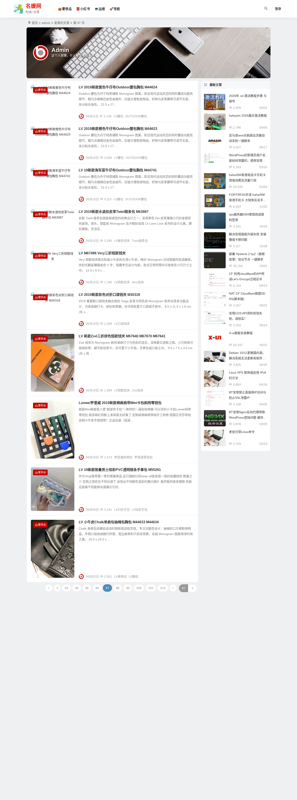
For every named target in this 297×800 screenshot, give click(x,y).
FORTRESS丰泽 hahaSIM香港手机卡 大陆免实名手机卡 (247, 200)
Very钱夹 (138, 282)
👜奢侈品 (65, 9)
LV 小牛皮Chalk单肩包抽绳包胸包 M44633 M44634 (119, 522)
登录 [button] (278, 9)
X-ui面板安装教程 (241, 333)
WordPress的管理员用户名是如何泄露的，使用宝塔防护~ (247, 160)
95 (87, 588)
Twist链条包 (140, 240)
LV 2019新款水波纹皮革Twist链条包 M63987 (113, 212)
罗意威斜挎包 (123, 457)
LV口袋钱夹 (122, 323)
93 (66, 588)
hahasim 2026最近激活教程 (248, 115)
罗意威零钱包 (143, 457)
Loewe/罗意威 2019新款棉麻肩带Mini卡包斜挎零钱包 (120, 403)
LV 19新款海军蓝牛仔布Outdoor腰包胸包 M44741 (118, 170)
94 (76, 588)
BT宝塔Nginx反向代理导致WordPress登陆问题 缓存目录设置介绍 (247, 417)
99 (128, 588)
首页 (35, 23)
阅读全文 (190, 114)
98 (117, 588)
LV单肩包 (120, 576)
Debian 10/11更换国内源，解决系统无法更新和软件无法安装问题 (247, 358)
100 (139, 588)
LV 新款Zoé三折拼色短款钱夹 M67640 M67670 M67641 (122, 336)
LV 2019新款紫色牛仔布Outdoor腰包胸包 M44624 (118, 87)
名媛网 (33, 6)
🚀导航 (114, 9)
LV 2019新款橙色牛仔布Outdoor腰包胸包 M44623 (118, 129)
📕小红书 (83, 9)
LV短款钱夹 (122, 282)
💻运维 (99, 9)
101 (151, 588)
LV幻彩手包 (122, 509)
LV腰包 (118, 116)
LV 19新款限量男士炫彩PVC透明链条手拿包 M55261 (120, 470)
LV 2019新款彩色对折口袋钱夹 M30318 (109, 294)
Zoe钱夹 (137, 390)
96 (97, 588)
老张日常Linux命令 (242, 432)
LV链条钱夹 (122, 240)
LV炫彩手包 (139, 509)
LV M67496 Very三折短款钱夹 (102, 253)
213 (162, 588)
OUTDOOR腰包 (136, 116)
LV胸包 (133, 576)
